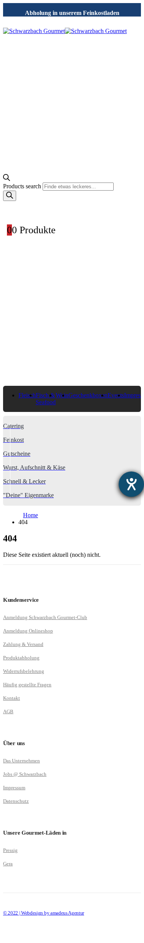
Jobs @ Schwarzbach (24, 774)
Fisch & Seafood (46, 398)
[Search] (9, 196)
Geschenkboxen (88, 395)
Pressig (10, 850)
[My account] (72, 209)
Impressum (14, 787)
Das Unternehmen (21, 761)
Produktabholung (21, 658)
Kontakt (11, 698)
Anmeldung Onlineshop (28, 631)
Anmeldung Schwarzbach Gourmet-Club (45, 617)
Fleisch (27, 395)
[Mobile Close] (7, 936)
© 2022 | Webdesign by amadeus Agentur (43, 913)
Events (116, 395)
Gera (8, 864)
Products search (23, 186)
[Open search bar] (6, 179)
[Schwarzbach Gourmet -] (65, 31)
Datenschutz (16, 801)
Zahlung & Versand (23, 644)
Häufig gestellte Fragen (27, 684)
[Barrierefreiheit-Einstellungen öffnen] (131, 484)
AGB (8, 711)
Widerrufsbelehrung (23, 671)
